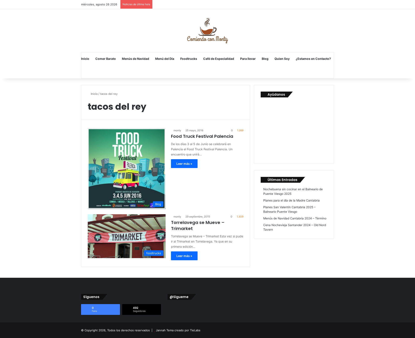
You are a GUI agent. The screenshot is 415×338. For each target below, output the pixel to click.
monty (177, 130)
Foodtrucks (188, 58)
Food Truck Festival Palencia (202, 136)
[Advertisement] (293, 129)
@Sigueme (179, 297)
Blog (265, 58)
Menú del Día (164, 58)
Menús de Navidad (135, 58)
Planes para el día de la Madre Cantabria (291, 200)
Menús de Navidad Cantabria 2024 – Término (294, 218)
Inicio (85, 58)
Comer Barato (105, 58)
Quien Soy (282, 58)
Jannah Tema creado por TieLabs (178, 330)
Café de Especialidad (218, 58)
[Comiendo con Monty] (207, 30)
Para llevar (248, 58)
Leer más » (184, 163)
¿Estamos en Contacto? (313, 58)
